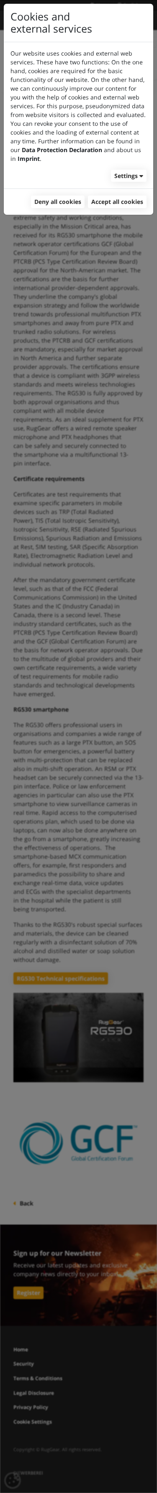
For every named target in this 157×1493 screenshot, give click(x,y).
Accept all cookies (117, 202)
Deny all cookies (57, 202)
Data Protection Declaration (62, 150)
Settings (126, 176)
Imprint (29, 159)
